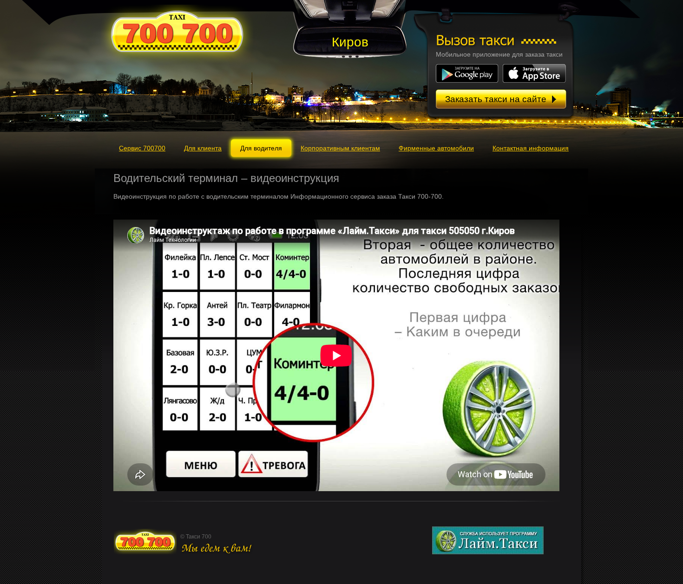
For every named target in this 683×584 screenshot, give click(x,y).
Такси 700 (145, 541)
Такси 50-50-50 (178, 32)
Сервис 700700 (142, 148)
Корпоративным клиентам (340, 148)
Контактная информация (531, 148)
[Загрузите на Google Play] (468, 80)
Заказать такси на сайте (495, 99)
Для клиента (203, 148)
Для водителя (261, 148)
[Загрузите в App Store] (534, 80)
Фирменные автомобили (436, 148)
